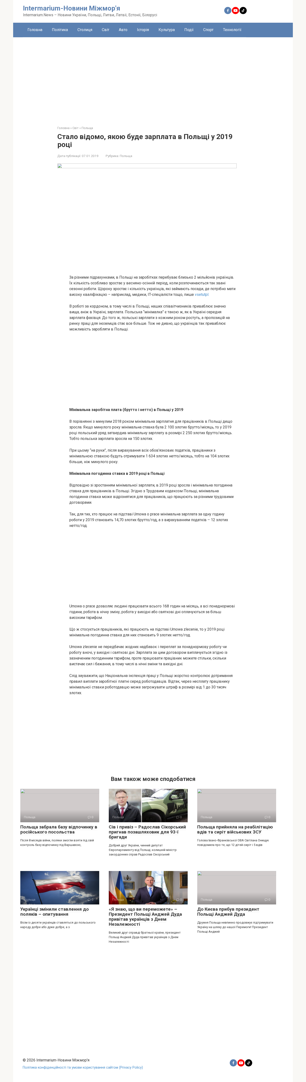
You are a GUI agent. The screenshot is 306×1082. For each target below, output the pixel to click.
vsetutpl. (202, 294)
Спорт (208, 29)
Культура (166, 29)
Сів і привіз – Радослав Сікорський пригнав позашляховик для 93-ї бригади (147, 832)
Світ (105, 29)
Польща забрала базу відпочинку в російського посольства (58, 829)
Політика (60, 29)
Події (189, 29)
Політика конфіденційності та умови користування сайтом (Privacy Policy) (83, 1068)
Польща (126, 156)
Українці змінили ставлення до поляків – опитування (54, 911)
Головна (34, 29)
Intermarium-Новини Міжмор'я (71, 8)
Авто (123, 29)
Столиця (84, 29)
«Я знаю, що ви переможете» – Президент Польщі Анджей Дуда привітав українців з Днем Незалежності (145, 916)
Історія (143, 29)
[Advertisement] (153, 77)
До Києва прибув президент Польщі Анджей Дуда (228, 911)
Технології (232, 29)
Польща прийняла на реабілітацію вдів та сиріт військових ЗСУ (235, 829)
